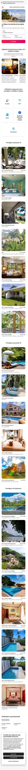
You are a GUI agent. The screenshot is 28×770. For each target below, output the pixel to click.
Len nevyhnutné (13, 757)
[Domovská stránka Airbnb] (3, 7)
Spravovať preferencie (13, 761)
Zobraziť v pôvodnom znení (9, 3)
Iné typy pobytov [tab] (5, 719)
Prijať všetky (13, 754)
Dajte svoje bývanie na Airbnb (17, 7)
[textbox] (7, 37)
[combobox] (13, 32)
